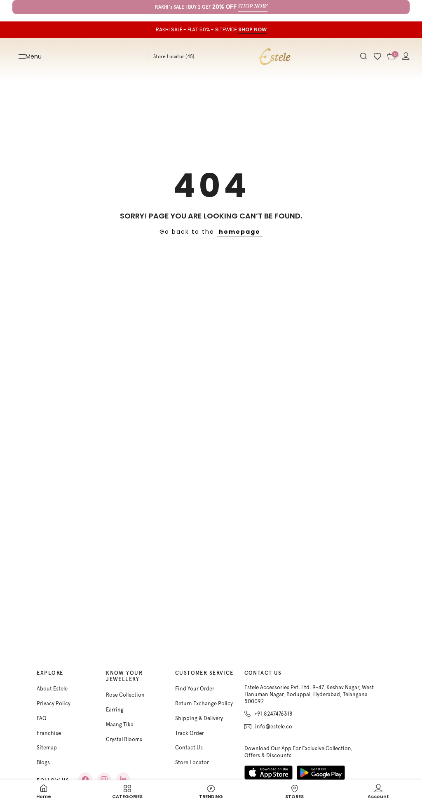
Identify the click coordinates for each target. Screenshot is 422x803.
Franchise (49, 733)
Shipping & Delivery (199, 718)
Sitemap (47, 747)
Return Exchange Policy (204, 703)
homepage (239, 232)
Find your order (194, 689)
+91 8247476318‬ (273, 714)
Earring (115, 710)
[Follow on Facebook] (85, 779)
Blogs (43, 762)
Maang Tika (120, 724)
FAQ (42, 718)
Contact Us (189, 747)
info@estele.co (273, 726)
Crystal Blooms (124, 739)
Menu (34, 56)
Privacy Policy (53, 703)
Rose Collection (125, 695)
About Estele (52, 689)
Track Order (189, 733)
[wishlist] (377, 57)
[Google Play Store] (321, 772)
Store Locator (192, 762)
